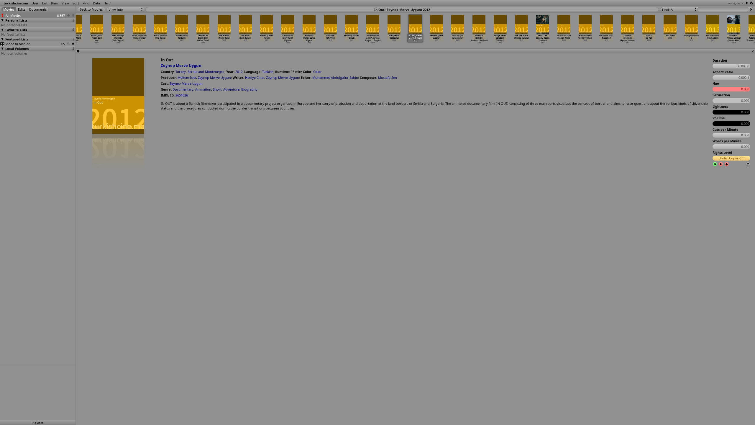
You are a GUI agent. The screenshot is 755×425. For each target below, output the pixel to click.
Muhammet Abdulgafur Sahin (335, 77)
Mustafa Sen (387, 77)
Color (317, 71)
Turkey (180, 71)
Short (217, 89)
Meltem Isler (187, 77)
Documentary (183, 89)
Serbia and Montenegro (206, 71)
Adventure (231, 89)
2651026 (181, 95)
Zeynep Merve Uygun (181, 65)
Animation (203, 89)
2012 (238, 71)
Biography (249, 89)
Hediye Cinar (254, 77)
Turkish (267, 71)
